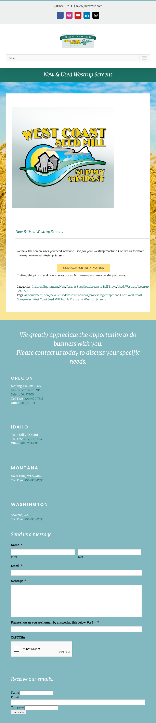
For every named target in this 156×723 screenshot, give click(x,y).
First (14, 557)
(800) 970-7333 (63, 6)
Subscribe (18, 712)
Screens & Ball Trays (102, 286)
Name (15, 692)
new (46, 295)
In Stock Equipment (45, 286)
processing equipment (104, 295)
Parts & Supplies (77, 286)
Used (120, 286)
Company (17, 707)
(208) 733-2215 (29, 443)
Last (80, 557)
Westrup (130, 286)
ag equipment (33, 295)
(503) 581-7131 (29, 403)
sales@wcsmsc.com (89, 6)
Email (15, 697)
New (62, 286)
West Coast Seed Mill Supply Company (58, 299)
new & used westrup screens (69, 295)
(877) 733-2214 (32, 439)
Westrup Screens (95, 299)
